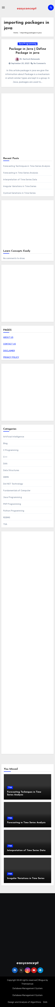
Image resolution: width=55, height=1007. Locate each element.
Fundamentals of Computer (17, 490)
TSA (5, 524)
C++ (5, 457)
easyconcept (26, 8)
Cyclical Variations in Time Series (19, 193)
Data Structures (11, 470)
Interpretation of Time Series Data (20, 179)
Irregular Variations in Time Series (19, 186)
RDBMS (6, 517)
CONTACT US (9, 344)
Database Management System (28, 988)
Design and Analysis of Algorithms (24, 1002)
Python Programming (13, 511)
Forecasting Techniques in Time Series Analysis (26, 166)
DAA (5, 463)
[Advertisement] (27, 125)
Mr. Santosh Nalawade (30, 59)
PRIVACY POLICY (11, 357)
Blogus (41, 980)
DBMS (6, 477)
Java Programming (27, 44)
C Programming (11, 450)
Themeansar (27, 984)
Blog (5, 443)
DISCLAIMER (9, 350)
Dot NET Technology (13, 484)
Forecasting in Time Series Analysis (20, 173)
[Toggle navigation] (3, 7)
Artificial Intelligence (13, 436)
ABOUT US (8, 337)
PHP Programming (12, 504)
